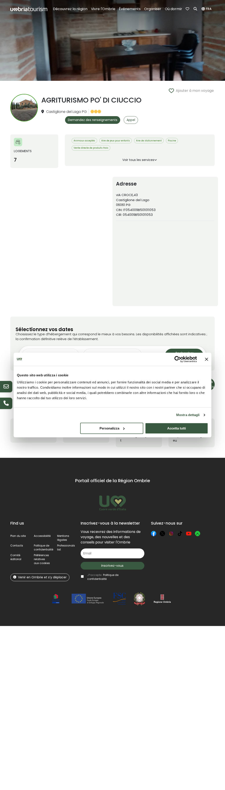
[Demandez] (6, 386)
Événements (130, 8)
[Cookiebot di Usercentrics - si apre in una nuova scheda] (177, 359)
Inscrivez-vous (112, 565)
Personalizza (109, 428)
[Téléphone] (6, 403)
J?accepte (102, 577)
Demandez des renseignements (92, 120)
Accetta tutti (176, 428)
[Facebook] (153, 533)
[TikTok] (180, 533)
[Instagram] (171, 533)
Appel (131, 120)
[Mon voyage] (188, 9)
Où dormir (173, 8)
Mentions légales (63, 538)
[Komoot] (197, 533)
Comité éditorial (15, 557)
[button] (207, 9)
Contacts (16, 545)
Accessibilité (42, 536)
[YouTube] (188, 533)
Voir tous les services (138, 160)
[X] (162, 533)
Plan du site (18, 536)
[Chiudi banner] (206, 359)
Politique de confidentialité (43, 547)
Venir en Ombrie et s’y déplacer (42, 577)
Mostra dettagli (188, 415)
